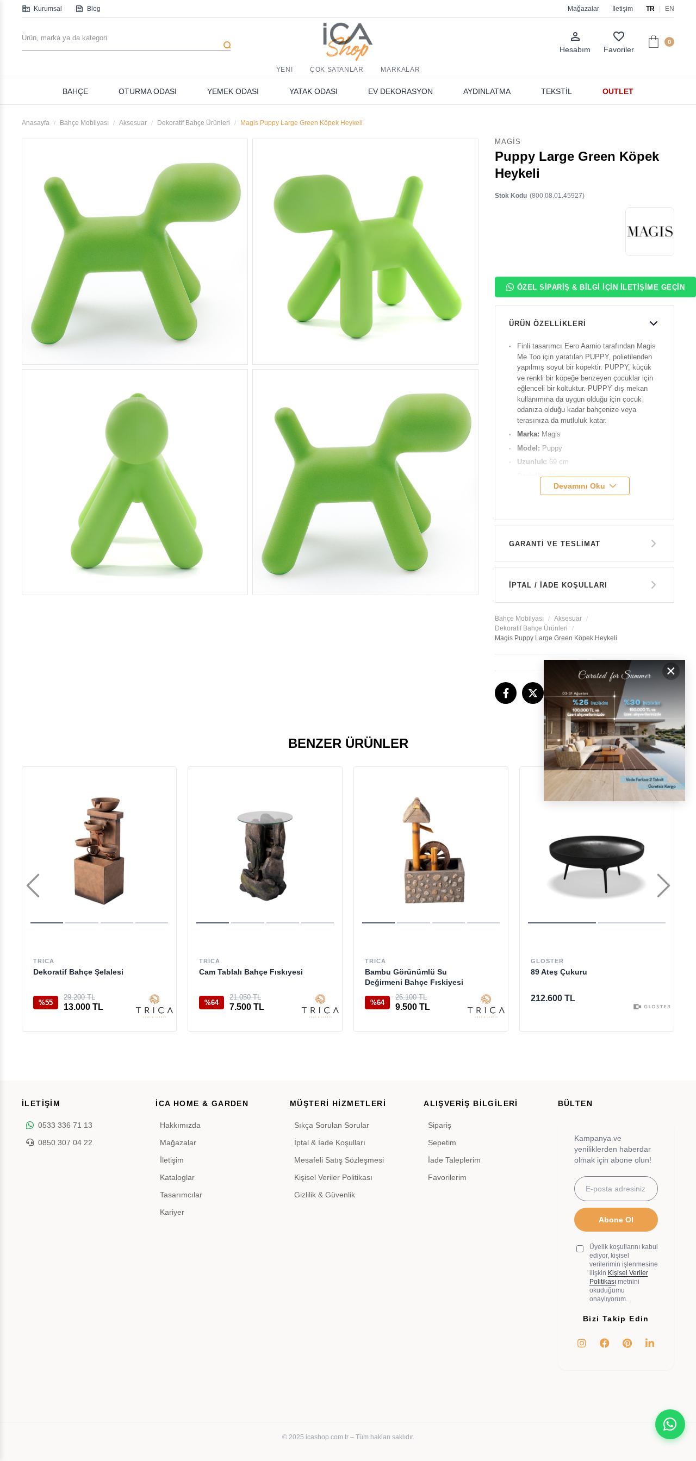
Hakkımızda (180, 1125)
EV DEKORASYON (400, 91)
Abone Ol (616, 1219)
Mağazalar (583, 9)
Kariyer (172, 1212)
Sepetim (442, 1142)
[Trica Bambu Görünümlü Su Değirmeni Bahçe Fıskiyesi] (431, 849)
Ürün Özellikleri (547, 324)
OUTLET (617, 91)
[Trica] (154, 1007)
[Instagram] (582, 1343)
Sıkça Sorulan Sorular (331, 1125)
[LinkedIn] (650, 1343)
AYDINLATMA (487, 91)
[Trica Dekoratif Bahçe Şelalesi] (99, 849)
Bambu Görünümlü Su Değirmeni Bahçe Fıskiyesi (414, 976)
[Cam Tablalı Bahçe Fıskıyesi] (265, 849)
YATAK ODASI (313, 91)
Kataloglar (177, 1177)
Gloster (547, 961)
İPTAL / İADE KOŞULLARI (558, 585)
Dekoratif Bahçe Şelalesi (78, 971)
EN (669, 9)
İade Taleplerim (454, 1160)
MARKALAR (400, 69)
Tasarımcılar (181, 1194)
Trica (43, 961)
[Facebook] (506, 693)
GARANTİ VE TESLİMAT (554, 544)
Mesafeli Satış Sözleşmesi (339, 1160)
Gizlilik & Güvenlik (324, 1194)
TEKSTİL (556, 91)
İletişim (622, 9)
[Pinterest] (627, 1343)
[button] (46, 922)
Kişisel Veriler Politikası (333, 1177)
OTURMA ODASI (148, 91)
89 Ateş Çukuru (559, 971)
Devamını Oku (579, 486)
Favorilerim (447, 1177)
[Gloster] (652, 1007)
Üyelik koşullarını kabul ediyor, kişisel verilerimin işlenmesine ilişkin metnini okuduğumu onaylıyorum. (623, 1273)
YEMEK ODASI (233, 91)
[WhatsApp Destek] (670, 1424)
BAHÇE (75, 91)
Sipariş (439, 1125)
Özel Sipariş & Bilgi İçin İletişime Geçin (601, 287)
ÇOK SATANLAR (336, 69)
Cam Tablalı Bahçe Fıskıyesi (251, 971)
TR (650, 9)
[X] (533, 693)
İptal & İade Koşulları (329, 1142)
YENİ (284, 69)
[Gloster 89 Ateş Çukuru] (597, 849)
